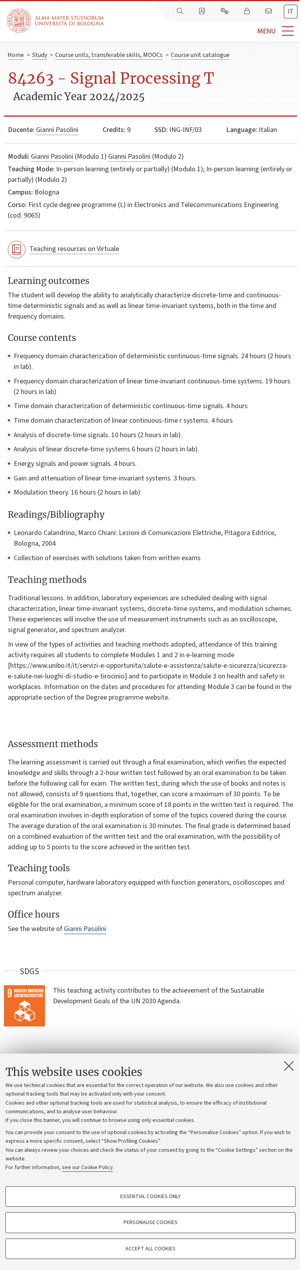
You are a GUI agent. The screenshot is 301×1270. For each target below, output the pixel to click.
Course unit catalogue (200, 55)
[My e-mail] (269, 11)
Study (39, 55)
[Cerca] (181, 11)
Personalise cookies (150, 1222)
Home (15, 55)
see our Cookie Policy (87, 1167)
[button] (202, 31)
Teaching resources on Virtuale (74, 249)
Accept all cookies (150, 1249)
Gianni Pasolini (57, 130)
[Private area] (247, 11)
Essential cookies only (150, 1196)
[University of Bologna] (56, 21)
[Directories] (203, 11)
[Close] (289, 1065)
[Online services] (225, 11)
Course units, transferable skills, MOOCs (109, 55)
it (291, 11)
